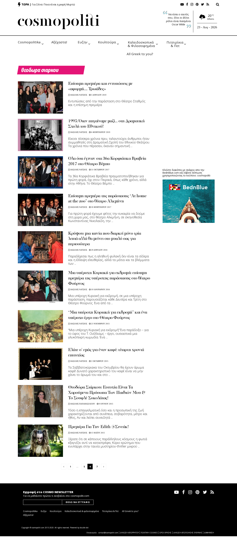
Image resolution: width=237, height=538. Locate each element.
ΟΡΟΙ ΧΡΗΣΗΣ (165, 532)
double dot (84, 527)
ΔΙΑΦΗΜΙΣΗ (209, 532)
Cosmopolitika (29, 42)
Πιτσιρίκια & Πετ (175, 44)
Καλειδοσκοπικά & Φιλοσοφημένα (141, 44)
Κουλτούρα (107, 42)
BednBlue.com (170, 172)
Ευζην (82, 42)
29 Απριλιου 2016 (99, 250)
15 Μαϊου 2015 (98, 433)
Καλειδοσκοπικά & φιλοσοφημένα (82, 511)
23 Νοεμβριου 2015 (100, 324)
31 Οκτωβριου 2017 (100, 170)
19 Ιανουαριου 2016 (100, 289)
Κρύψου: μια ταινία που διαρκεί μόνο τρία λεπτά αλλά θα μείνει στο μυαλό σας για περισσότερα (104, 239)
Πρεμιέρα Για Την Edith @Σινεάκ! (98, 427)
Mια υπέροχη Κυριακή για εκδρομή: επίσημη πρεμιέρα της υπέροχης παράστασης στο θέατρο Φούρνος (109, 278)
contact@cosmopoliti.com (108, 532)
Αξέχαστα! (59, 42)
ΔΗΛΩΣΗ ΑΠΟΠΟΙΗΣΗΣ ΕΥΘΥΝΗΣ (187, 532)
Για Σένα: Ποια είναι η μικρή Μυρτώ (53, 4)
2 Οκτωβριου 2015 (99, 361)
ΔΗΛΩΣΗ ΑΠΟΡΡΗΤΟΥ (129, 532)
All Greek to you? (140, 54)
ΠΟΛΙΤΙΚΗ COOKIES (149, 532)
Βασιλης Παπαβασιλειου (82, 404)
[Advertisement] (189, 138)
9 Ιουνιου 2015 (105, 404)
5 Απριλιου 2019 (98, 95)
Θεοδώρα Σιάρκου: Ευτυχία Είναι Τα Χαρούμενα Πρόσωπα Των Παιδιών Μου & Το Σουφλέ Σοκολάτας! (106, 392)
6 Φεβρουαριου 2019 (100, 132)
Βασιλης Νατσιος (78, 95)
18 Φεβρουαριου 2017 (101, 207)
